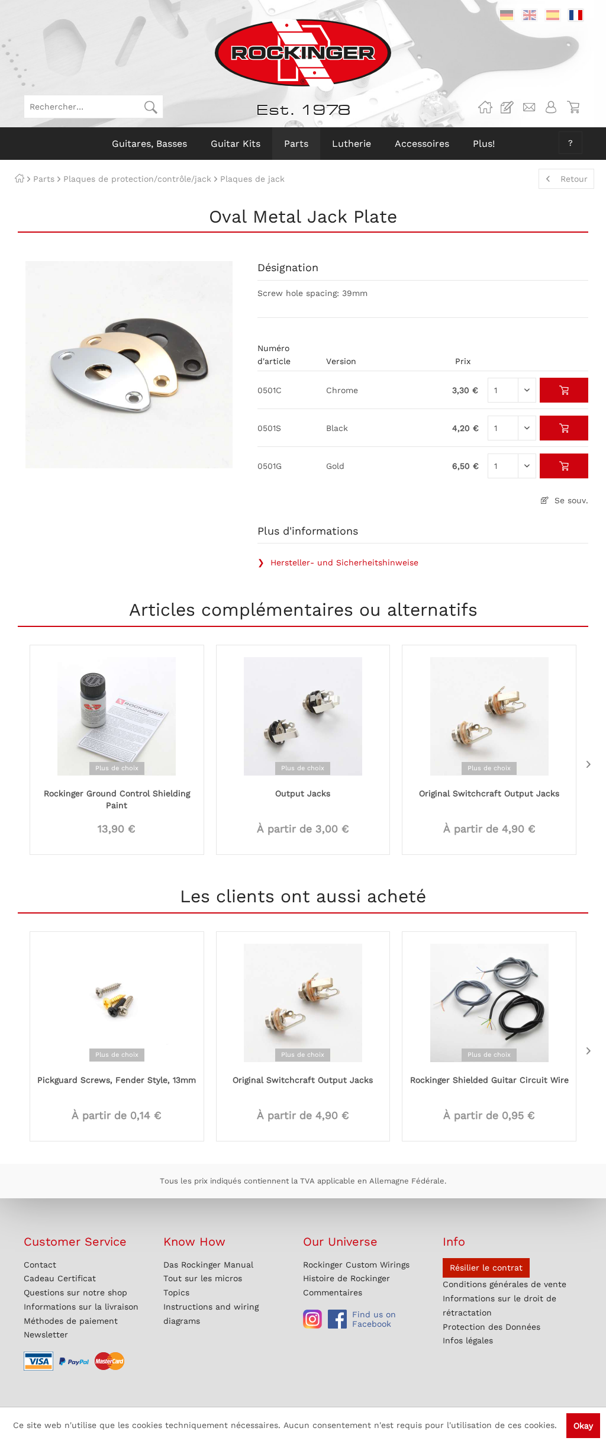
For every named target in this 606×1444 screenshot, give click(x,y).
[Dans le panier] (564, 390)
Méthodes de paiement (71, 1321)
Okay (583, 1425)
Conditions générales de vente (504, 1284)
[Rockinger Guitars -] (485, 107)
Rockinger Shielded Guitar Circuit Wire (489, 1080)
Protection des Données (491, 1327)
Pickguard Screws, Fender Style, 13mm (116, 1080)
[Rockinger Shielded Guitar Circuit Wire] (489, 1002)
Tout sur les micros (202, 1278)
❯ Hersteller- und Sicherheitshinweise (337, 562)
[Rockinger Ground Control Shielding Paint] (117, 715)
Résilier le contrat (486, 1267)
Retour (574, 179)
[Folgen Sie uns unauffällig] (312, 1319)
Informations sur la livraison (81, 1306)
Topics (176, 1292)
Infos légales (468, 1340)
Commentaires (332, 1292)
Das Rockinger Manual (208, 1264)
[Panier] (572, 107)
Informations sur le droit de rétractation (499, 1305)
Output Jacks (302, 793)
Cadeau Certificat (60, 1278)
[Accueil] (19, 179)
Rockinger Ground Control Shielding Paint (117, 799)
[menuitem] (93, 106)
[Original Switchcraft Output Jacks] (489, 715)
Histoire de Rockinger (346, 1278)
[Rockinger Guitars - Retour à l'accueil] (302, 52)
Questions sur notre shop (75, 1292)
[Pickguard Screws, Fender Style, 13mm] (117, 1002)
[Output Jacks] (303, 715)
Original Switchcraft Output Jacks (489, 793)
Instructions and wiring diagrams (211, 1314)
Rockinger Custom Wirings (356, 1264)
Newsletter (46, 1334)
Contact (40, 1264)
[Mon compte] (550, 107)
